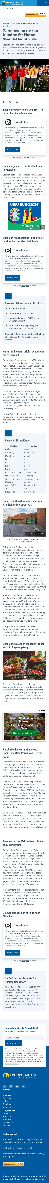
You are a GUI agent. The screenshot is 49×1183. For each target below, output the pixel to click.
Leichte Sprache (10, 1148)
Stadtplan (7, 1095)
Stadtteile (7, 1119)
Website (8, 339)
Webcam (7, 1116)
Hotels (6, 1113)
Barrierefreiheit (25, 1148)
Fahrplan (7, 1098)
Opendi (11, 1156)
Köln (5, 1156)
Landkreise (8, 1122)
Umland (6, 1125)
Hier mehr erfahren (22, 733)
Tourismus (7, 1104)
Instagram (25, 157)
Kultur (5, 1101)
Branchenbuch (35, 14)
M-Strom (7, 1107)
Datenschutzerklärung (12, 1064)
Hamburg (40, 1153)
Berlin (32, 1153)
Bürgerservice (9, 1110)
